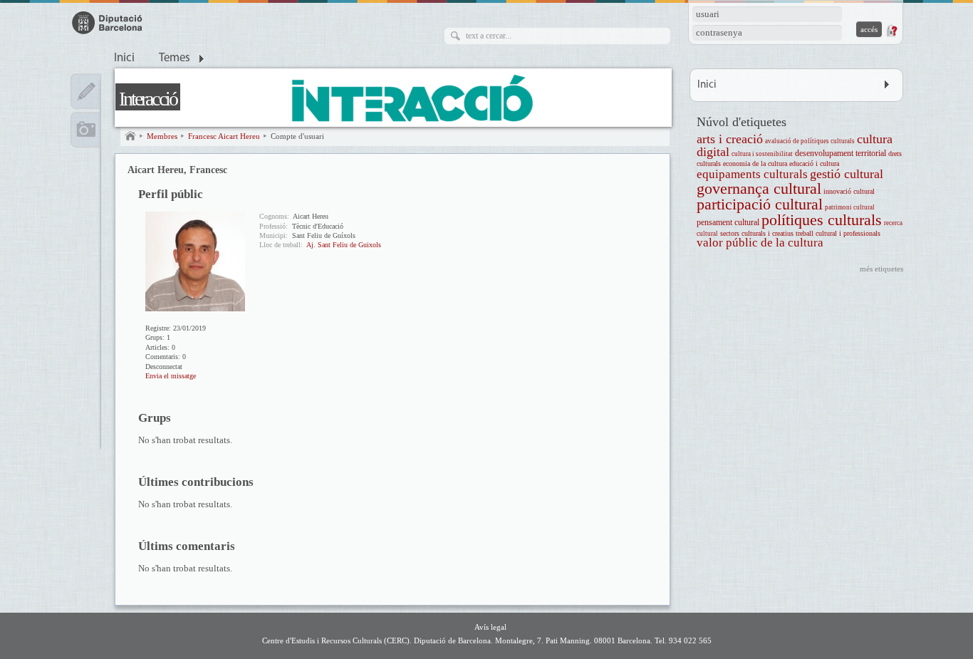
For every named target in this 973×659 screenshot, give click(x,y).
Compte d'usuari (297, 136)
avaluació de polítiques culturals (810, 141)
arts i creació (730, 139)
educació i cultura (814, 163)
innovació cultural (849, 191)
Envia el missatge (170, 376)
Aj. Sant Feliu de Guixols (343, 245)
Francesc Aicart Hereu (224, 136)
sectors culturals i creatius (757, 233)
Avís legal (490, 627)
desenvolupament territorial (840, 153)
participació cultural (760, 204)
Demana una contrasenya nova (891, 30)
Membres (162, 136)
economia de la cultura (755, 163)
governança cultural (759, 188)
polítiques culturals (821, 220)
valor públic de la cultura (760, 242)
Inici (124, 58)
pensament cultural (728, 222)
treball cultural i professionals (838, 233)
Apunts (86, 91)
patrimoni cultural (850, 207)
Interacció (148, 99)
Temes (174, 58)
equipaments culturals (752, 174)
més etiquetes (881, 268)
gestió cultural (846, 174)
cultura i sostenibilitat (762, 153)
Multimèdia (86, 129)
